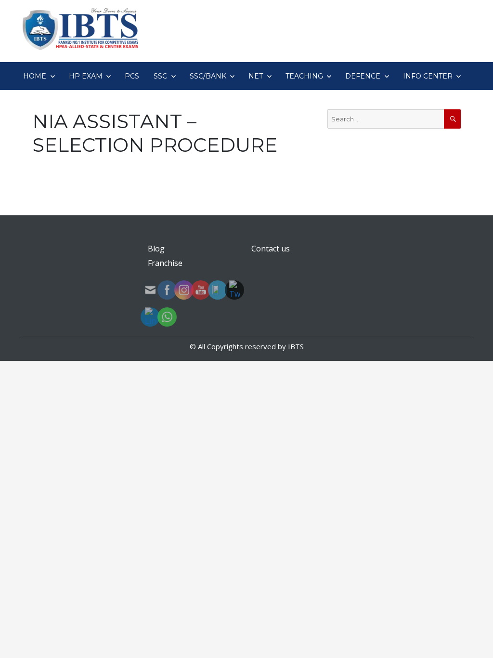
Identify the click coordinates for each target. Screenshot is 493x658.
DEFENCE (362, 76)
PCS (132, 76)
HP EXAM (86, 76)
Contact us (270, 248)
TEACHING (304, 76)
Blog (156, 248)
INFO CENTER (428, 76)
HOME (34, 76)
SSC (160, 76)
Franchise (165, 263)
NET (255, 76)
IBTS (296, 346)
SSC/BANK (208, 76)
